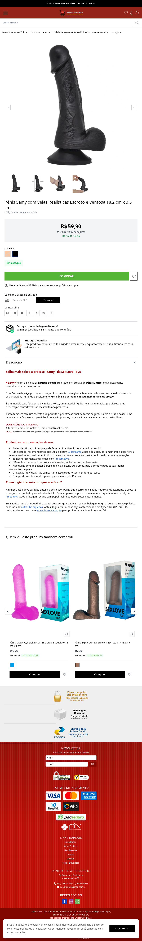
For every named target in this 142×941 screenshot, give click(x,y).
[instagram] (71, 901)
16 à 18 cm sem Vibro (40, 32)
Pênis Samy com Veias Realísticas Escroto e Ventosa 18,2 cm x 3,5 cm (88, 32)
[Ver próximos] (133, 611)
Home (5, 32)
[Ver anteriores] (8, 611)
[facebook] (64, 901)
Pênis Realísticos (19, 32)
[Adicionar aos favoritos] (64, 674)
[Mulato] (77, 665)
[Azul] (12, 665)
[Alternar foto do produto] (66, 634)
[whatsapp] (77, 901)
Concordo (122, 928)
